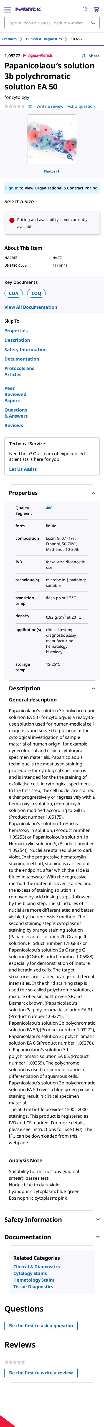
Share (94, 55)
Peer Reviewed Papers (15, 394)
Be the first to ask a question (41, 1326)
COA (13, 293)
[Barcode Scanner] (84, 9)
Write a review (50, 106)
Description (17, 340)
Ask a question (81, 106)
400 (49, 507)
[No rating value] (16, 106)
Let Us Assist (23, 469)
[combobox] (52, 22)
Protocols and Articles (19, 371)
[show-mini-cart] (96, 9)
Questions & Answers (16, 413)
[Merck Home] (28, 9)
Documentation (21, 359)
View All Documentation (30, 307)
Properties (16, 331)
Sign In (11, 188)
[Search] (93, 22)
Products (9, 39)
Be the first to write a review (43, 1374)
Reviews (13, 425)
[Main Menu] (7, 9)
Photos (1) (52, 171)
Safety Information (25, 349)
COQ (37, 293)
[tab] (14, 38)
